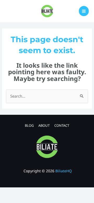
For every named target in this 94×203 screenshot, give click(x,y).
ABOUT (44, 125)
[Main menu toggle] (84, 11)
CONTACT (61, 125)
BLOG (29, 125)
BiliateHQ (63, 170)
